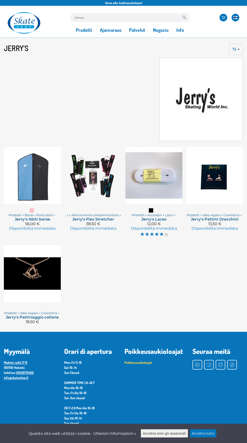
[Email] (197, 365)
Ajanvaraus (110, 30)
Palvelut (137, 30)
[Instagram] (220, 365)
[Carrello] (223, 17)
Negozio (161, 30)
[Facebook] (209, 365)
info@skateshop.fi (16, 378)
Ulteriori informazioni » (114, 433)
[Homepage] (24, 23)
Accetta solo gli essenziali (164, 433)
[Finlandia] (235, 17)
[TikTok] (232, 365)
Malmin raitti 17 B (15, 362)
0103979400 (25, 373)
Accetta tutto (203, 433)
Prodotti (84, 30)
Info (180, 30)
